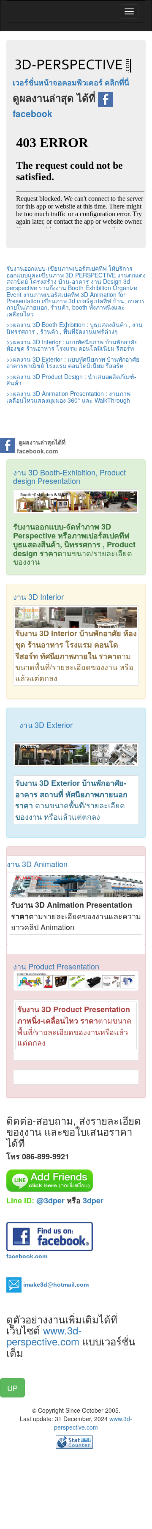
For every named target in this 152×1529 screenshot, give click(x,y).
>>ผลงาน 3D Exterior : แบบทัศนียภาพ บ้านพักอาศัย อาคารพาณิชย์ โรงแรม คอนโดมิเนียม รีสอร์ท (72, 362)
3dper (93, 1200)
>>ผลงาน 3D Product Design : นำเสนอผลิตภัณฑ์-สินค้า (71, 379)
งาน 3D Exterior (46, 724)
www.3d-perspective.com (44, 1335)
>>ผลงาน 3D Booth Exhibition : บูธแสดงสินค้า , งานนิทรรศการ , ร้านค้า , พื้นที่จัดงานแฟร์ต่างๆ (74, 327)
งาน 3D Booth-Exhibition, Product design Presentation (69, 476)
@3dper (50, 1200)
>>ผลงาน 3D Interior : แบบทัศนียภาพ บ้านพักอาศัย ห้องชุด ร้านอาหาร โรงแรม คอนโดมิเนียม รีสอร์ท (72, 345)
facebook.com (26, 1256)
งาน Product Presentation (56, 966)
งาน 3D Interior (38, 596)
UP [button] (12, 1387)
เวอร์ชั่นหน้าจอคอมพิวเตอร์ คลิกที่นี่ (71, 82)
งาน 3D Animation (37, 863)
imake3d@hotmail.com (56, 1284)
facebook (32, 113)
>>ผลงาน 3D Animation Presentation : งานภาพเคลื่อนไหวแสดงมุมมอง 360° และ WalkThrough (68, 396)
